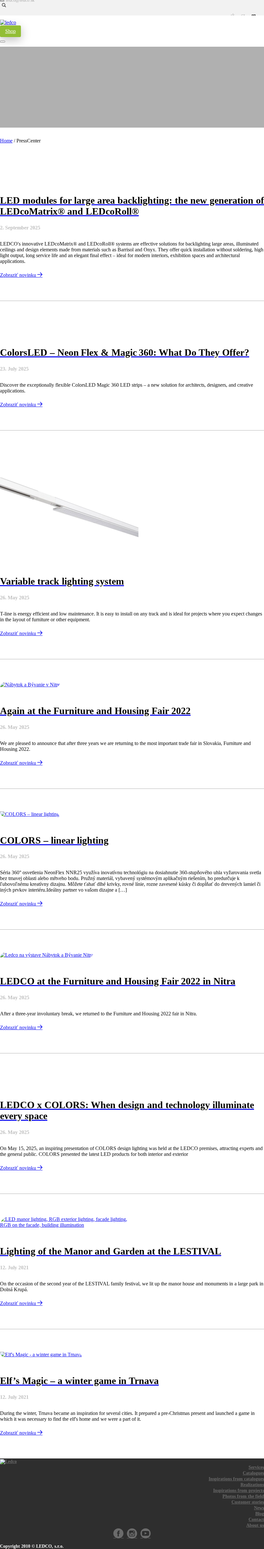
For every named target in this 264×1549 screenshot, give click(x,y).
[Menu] (2, 42)
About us (255, 1525)
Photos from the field (243, 1496)
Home (6, 140)
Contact (256, 1519)
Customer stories (247, 1502)
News (259, 1507)
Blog (259, 1513)
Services (256, 1467)
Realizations (252, 1484)
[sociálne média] (118, 1536)
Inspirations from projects (238, 1490)
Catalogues (253, 1473)
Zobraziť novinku (18, 275)
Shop (10, 31)
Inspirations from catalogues (236, 1478)
